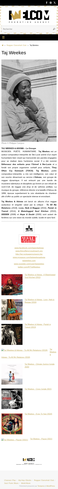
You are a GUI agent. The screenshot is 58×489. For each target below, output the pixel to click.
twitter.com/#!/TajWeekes (29, 267)
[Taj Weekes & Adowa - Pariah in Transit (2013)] (12, 344)
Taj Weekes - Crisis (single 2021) (38, 389)
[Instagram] (51, 3)
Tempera (41, 486)
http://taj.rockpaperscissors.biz (29, 254)
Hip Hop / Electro (24, 480)
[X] (55, 3)
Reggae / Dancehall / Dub (16, 45)
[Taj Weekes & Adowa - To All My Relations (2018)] (24, 350)
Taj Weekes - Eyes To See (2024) (38, 414)
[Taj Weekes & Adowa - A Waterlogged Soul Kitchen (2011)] (12, 295)
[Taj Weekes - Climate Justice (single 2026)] (12, 384)
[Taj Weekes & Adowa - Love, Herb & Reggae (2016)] (12, 319)
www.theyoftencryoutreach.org (29, 251)
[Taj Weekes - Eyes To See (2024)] (12, 434)
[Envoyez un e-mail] (29, 461)
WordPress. (50, 486)
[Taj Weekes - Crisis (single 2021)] (12, 409)
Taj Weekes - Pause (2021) (41, 439)
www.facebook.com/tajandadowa (29, 248)
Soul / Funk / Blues (11, 483)
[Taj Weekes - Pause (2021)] (14, 440)
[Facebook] (47, 3)
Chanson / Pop (10, 480)
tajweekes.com (29, 261)
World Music (26, 483)
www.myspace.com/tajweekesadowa (29, 257)
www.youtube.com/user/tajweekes (29, 264)
